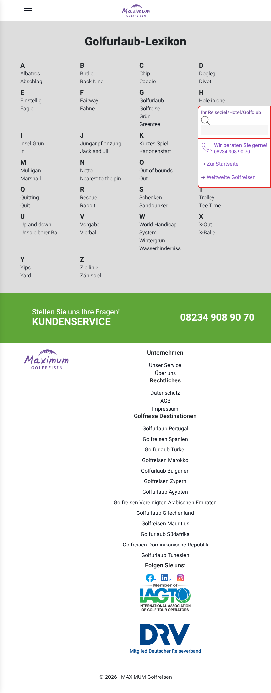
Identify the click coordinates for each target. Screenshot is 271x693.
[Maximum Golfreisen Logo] (46, 359)
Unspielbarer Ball (40, 233)
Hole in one (212, 101)
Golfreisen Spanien (165, 439)
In (22, 151)
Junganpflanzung (100, 144)
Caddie (147, 81)
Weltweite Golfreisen (231, 177)
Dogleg (207, 74)
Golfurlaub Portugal (165, 429)
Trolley (206, 198)
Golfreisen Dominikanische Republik (165, 545)
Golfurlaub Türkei (165, 450)
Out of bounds (156, 171)
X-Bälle (207, 233)
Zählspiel (90, 276)
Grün (145, 116)
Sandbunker (153, 206)
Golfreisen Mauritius (165, 524)
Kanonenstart (155, 151)
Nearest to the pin (100, 178)
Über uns (165, 373)
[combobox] (234, 130)
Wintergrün (152, 241)
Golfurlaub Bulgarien (165, 471)
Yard (25, 276)
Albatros (30, 74)
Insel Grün (32, 144)
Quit (25, 206)
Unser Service (165, 365)
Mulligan (30, 171)
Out (143, 178)
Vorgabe (89, 225)
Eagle (26, 109)
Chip (144, 74)
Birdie (86, 74)
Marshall (30, 178)
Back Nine (91, 81)
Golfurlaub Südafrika (165, 534)
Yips (25, 268)
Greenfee (149, 124)
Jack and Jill (95, 151)
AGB (165, 401)
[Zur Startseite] (136, 10)
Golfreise (149, 109)
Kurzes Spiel (153, 144)
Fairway (89, 101)
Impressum (165, 409)
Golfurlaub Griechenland (165, 513)
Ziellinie (89, 268)
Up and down (35, 225)
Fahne (87, 109)
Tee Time (210, 206)
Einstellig (31, 101)
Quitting (29, 198)
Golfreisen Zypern (165, 481)
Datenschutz (165, 393)
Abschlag (31, 81)
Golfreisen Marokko (165, 460)
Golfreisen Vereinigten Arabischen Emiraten (165, 503)
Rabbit (87, 206)
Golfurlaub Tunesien (165, 555)
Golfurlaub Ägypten (165, 492)
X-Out (205, 225)
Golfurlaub (151, 101)
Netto (86, 171)
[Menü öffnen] (28, 10)
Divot (205, 81)
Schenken (150, 198)
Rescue (88, 198)
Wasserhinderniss (160, 248)
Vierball (88, 233)
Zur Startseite (223, 164)
